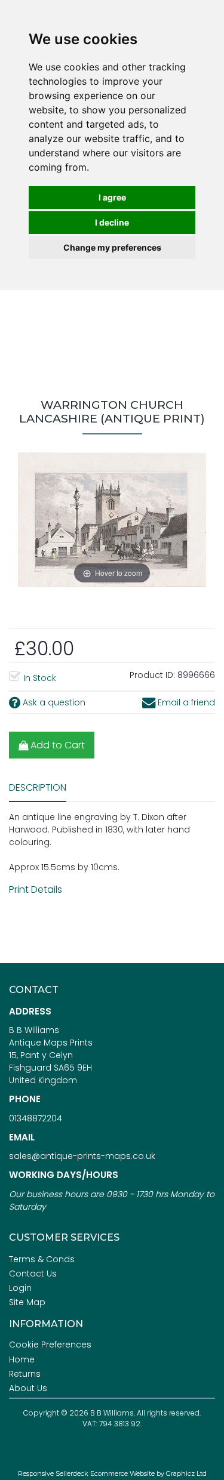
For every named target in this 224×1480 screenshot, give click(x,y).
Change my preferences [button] (112, 247)
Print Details (35, 889)
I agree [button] (112, 197)
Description (37, 787)
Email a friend (185, 702)
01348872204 (35, 1118)
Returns (25, 1374)
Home (22, 1359)
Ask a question (52, 702)
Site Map (27, 1302)
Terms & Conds (42, 1259)
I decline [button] (112, 222)
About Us (28, 1388)
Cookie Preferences (50, 1344)
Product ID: (152, 675)
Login (20, 1288)
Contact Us (33, 1273)
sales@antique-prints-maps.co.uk (82, 1156)
